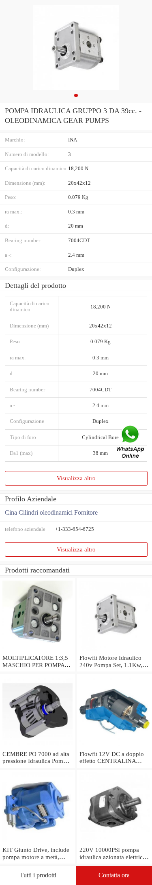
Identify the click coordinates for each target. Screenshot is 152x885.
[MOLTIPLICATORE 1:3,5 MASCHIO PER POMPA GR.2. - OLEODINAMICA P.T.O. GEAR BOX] (37, 650)
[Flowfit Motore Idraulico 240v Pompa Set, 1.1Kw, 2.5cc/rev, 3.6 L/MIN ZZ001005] (114, 650)
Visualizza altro (76, 478)
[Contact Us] (131, 442)
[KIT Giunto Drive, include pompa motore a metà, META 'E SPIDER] (37, 842)
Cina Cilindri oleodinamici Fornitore (51, 512)
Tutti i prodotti (38, 875)
